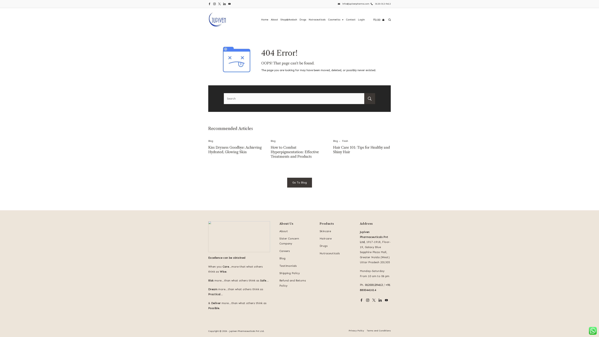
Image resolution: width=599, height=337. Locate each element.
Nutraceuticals (317, 19)
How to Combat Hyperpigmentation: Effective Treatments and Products (295, 152)
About (274, 19)
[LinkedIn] (224, 4)
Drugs (303, 19)
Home (264, 19)
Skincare (325, 231)
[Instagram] (214, 4)
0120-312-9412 (383, 3)
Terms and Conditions (379, 330)
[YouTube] (229, 4)
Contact (351, 19)
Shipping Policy (289, 273)
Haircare (326, 238)
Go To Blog (299, 182)
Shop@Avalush (288, 19)
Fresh (345, 141)
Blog (210, 141)
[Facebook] (209, 4)
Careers (284, 251)
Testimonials (288, 266)
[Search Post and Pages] (389, 20)
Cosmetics (334, 19)
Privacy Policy (356, 330)
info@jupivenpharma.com (355, 3)
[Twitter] (219, 4)
